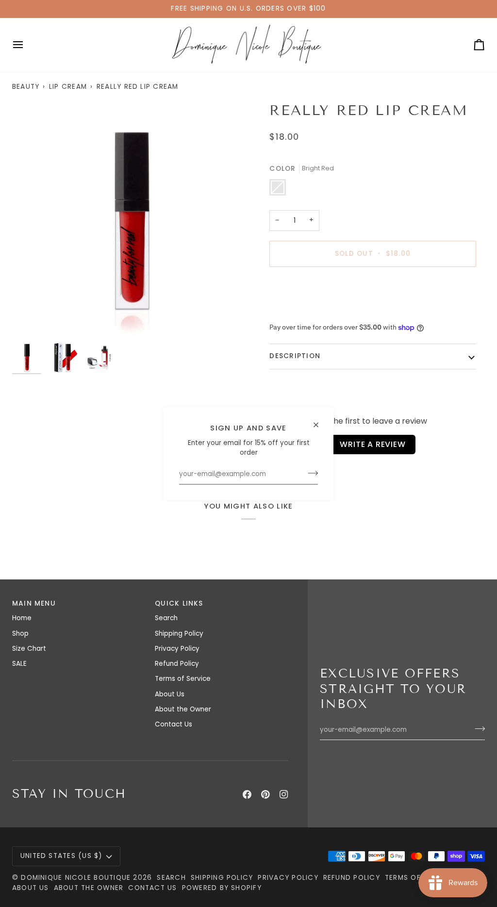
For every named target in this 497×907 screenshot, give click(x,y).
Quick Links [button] (179, 603)
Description (294, 356)
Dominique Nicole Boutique (77, 877)
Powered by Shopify (222, 887)
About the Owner (183, 709)
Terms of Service (183, 678)
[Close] (320, 420)
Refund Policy (177, 663)
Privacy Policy (177, 648)
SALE (19, 663)
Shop (20, 633)
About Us (169, 694)
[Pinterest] (265, 794)
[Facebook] (247, 794)
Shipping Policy (179, 633)
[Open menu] (26, 45)
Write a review (372, 444)
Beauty (25, 86)
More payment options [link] (307, 311)
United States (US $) (61, 855)
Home (22, 618)
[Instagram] (284, 794)
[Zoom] (130, 220)
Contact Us (173, 724)
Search (166, 618)
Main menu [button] (34, 603)
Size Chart (29, 648)
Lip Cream (68, 86)
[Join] (310, 473)
